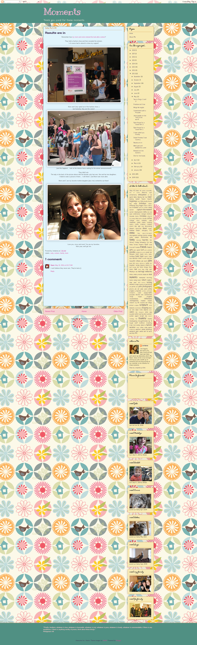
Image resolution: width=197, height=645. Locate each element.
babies (135, 197)
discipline (150, 228)
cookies (143, 222)
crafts (137, 224)
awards (131, 197)
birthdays (142, 204)
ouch (144, 284)
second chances (138, 308)
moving (135, 280)
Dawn (52, 265)
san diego (148, 303)
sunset (132, 316)
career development (136, 212)
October (137, 80)
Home (84, 311)
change (143, 214)
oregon (137, 284)
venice (137, 327)
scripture (143, 305)
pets (140, 287)
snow (151, 312)
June (135, 93)
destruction (138, 228)
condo (150, 220)
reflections (148, 299)
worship (132, 333)
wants (150, 327)
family (62, 253)
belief (139, 201)
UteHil (105, 640)
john (150, 261)
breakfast (135, 207)
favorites (145, 240)
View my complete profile (137, 368)
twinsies (149, 325)
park (130, 286)
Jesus (138, 261)
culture (131, 226)
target (142, 316)
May (135, 97)
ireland (139, 258)
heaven (141, 254)
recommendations (134, 299)
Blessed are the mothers (138, 152)
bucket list (141, 207)
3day (131, 191)
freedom (137, 247)
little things (144, 267)
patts (137, 286)
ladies (147, 263)
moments (133, 277)
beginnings (133, 201)
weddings (149, 329)
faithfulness (144, 237)
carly (51, 253)
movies (131, 280)
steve (145, 314)
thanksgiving (133, 321)
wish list (146, 331)
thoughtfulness (143, 321)
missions (144, 274)
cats (151, 212)
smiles (146, 312)
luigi (146, 269)
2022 (133, 50)
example (137, 237)
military (131, 274)
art (148, 195)
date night (137, 226)
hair (151, 252)
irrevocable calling (145, 258)
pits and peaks (139, 289)
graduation (150, 250)
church (149, 216)
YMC (136, 333)
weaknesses (132, 329)
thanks (150, 319)
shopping (145, 308)
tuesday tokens (140, 325)
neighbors (149, 280)
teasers (150, 316)
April (135, 160)
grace (145, 250)
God (142, 250)
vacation (132, 327)
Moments (62, 11)
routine (142, 303)
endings (140, 235)
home (137, 256)
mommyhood (142, 277)
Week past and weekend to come (139, 147)
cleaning (133, 218)
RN (138, 303)
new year (133, 282)
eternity (145, 235)
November (137, 77)
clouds (144, 218)
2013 (133, 67)
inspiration (135, 258)
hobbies (150, 254)
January (137, 170)
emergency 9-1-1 (147, 230)
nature (144, 280)
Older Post (118, 311)
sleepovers (141, 312)
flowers (141, 245)
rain (142, 295)
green (144, 252)
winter (137, 331)
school (131, 305)
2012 (133, 70)
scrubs (150, 305)
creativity (149, 224)
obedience (132, 284)
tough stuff (134, 323)
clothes (140, 218)
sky (136, 312)
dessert (132, 228)
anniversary (133, 195)
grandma (132, 252)
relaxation (143, 301)
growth (147, 252)
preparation (138, 291)
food (146, 245)
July (135, 90)
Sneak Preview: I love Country (140, 139)
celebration (136, 214)
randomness (148, 295)
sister (150, 310)
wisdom (141, 331)
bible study (144, 201)
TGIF (136, 319)
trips (131, 325)
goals (138, 250)
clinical (136, 218)
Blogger (118, 640)
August (136, 87)
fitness (131, 245)
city (130, 218)
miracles (140, 274)
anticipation (142, 195)
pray (150, 289)
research (132, 303)
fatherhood (138, 240)
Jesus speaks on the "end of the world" (139, 117)
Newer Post (50, 311)
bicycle (150, 201)
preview (144, 291)
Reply (52, 271)
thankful (142, 318)
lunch (150, 269)
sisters (132, 312)
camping (150, 207)
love (135, 269)
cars (148, 212)
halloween (132, 254)
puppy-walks (148, 293)
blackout (150, 203)
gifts (131, 250)
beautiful (150, 199)
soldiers (137, 314)
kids (134, 263)
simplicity (146, 310)
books (131, 207)
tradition (142, 323)
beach (143, 199)
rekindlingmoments (134, 301)
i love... (150, 256)
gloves (135, 250)
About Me (133, 37)
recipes (140, 297)
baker (150, 197)
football (150, 244)
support (137, 316)
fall (151, 237)
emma (132, 233)
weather (138, 329)
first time (149, 242)
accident (144, 190)
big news (133, 204)
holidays (132, 256)
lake (151, 263)
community (144, 220)
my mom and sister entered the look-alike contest (88, 37)
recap (131, 297)
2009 (134, 177)
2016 (133, 57)
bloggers (141, 205)
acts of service (135, 192)
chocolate (132, 216)
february (132, 242)
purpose (132, 295)
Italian (150, 258)
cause (131, 214)
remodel (150, 301)
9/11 (134, 191)
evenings (150, 235)
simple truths (139, 310)
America (144, 192)
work (150, 331)
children (149, 214)
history (146, 254)
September (137, 83)
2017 (133, 54)
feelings (137, 242)
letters (147, 265)
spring (141, 314)
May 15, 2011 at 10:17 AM (64, 265)
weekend (132, 331)
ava (151, 195)
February (137, 167)
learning (137, 265)
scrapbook (136, 305)
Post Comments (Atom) (88, 319)
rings (136, 302)
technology (132, 319)
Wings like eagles (138, 107)
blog (137, 205)
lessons (142, 265)
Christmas (143, 216)
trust (134, 325)
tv (145, 325)
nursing (149, 282)
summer (149, 314)
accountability (149, 190)
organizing (141, 284)
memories (148, 272)
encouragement (133, 235)
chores (137, 216)
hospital (145, 256)
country (131, 224)
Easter (138, 230)
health (137, 254)
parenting (149, 284)
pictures (132, 289)
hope (142, 256)
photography (147, 287)
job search (144, 261)
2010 (134, 174)
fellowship (143, 242)
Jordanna (145, 346)
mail (136, 272)
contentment (132, 222)
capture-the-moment (144, 210)
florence (136, 245)
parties (133, 287)
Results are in (55, 32)
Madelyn (132, 272)
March (136, 163)
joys (131, 263)
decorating (148, 226)
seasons (132, 308)
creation (142, 224)
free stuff (132, 247)
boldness (150, 205)
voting (145, 327)
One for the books (139, 156)
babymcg (140, 197)
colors (137, 220)
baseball (138, 199)
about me (138, 191)
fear (151, 240)
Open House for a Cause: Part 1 (139, 129)
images (131, 258)
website (143, 329)
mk (147, 274)
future (149, 247)
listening (134, 267)
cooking (149, 222)
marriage (141, 272)
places (145, 289)
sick (133, 310)
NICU (139, 282)
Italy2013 (132, 261)
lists (138, 267)
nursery (143, 282)
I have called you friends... (138, 134)
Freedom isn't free (139, 104)
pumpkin (139, 293)
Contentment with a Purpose (139, 112)
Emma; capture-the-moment (144, 233)
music (139, 280)
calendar (146, 207)
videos (141, 327)
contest (56, 253)
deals (143, 226)
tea (146, 316)
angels (150, 192)
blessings (132, 205)
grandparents (139, 252)
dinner (145, 229)
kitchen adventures (140, 263)
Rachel (138, 295)
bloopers (146, 205)
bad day (145, 197)
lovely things (141, 269)
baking (132, 199)
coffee (149, 219)
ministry (136, 274)
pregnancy (132, 291)
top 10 (150, 321)
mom (66, 253)
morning (149, 277)
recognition (149, 297)
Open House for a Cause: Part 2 (139, 124)
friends (143, 247)
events (131, 237)
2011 (133, 74)
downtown (132, 230)
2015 (133, 60)
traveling (149, 323)
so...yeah (132, 314)
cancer (132, 210)
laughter (132, 265)
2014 (133, 64)
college (132, 220)
